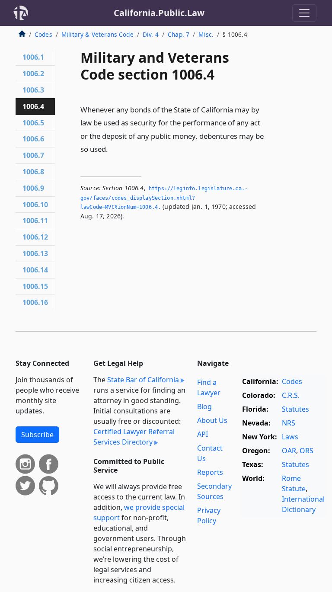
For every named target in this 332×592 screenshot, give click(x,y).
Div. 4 (151, 34)
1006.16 (35, 302)
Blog (204, 406)
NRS (288, 423)
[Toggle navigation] (304, 13)
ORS (306, 450)
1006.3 (33, 90)
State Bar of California (143, 379)
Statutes (295, 409)
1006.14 (35, 270)
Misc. (206, 34)
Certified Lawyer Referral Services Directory (134, 437)
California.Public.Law (159, 13)
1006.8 (33, 171)
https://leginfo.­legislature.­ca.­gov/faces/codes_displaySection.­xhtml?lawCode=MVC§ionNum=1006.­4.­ (164, 198)
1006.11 (35, 220)
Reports (210, 472)
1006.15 (35, 286)
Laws (290, 437)
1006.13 (35, 253)
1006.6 (33, 139)
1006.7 (33, 155)
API (202, 434)
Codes (43, 34)
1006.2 (33, 73)
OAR (289, 450)
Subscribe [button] (37, 434)
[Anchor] (112, 148)
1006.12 (35, 237)
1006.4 (33, 106)
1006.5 (33, 123)
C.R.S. (291, 395)
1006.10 (35, 204)
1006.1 (33, 57)
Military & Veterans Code (97, 34)
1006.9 (33, 188)
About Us (212, 420)
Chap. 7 (178, 34)
